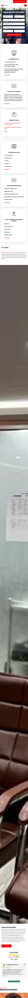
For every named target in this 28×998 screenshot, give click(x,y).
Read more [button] (5, 975)
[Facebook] (2, 1)
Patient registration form (20, 1)
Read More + (7, 75)
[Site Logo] (4, 5)
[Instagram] (4, 1)
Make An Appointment (14, 34)
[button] (22, 5)
